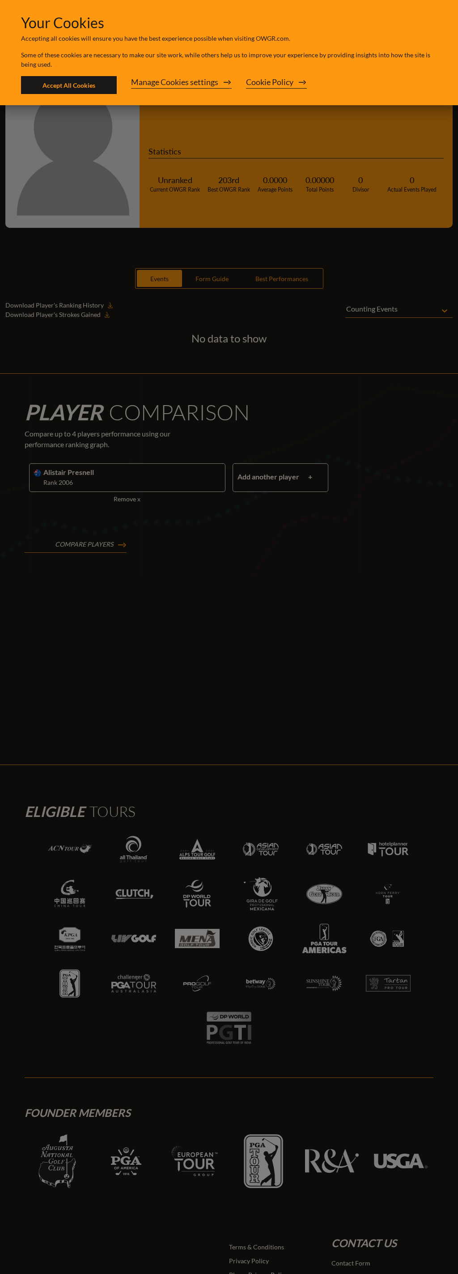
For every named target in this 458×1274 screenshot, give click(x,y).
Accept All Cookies (68, 85)
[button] (181, 85)
